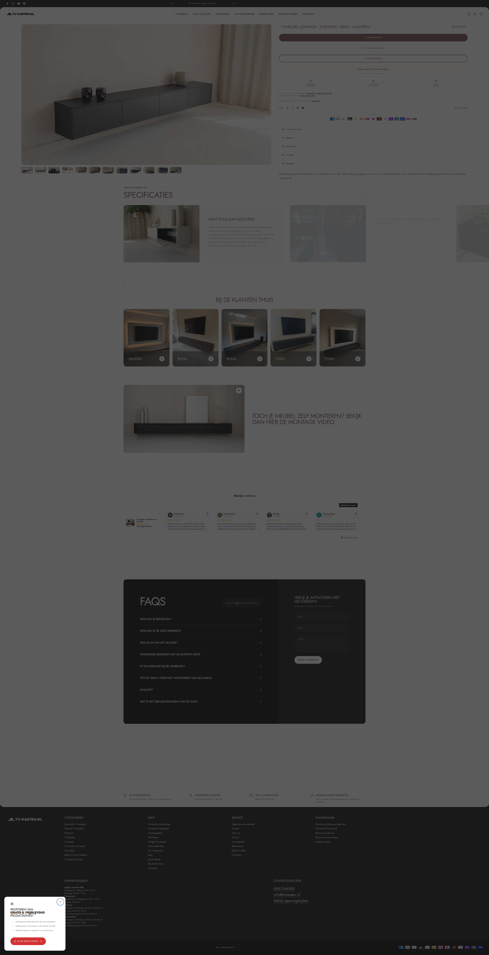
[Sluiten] (60, 902)
